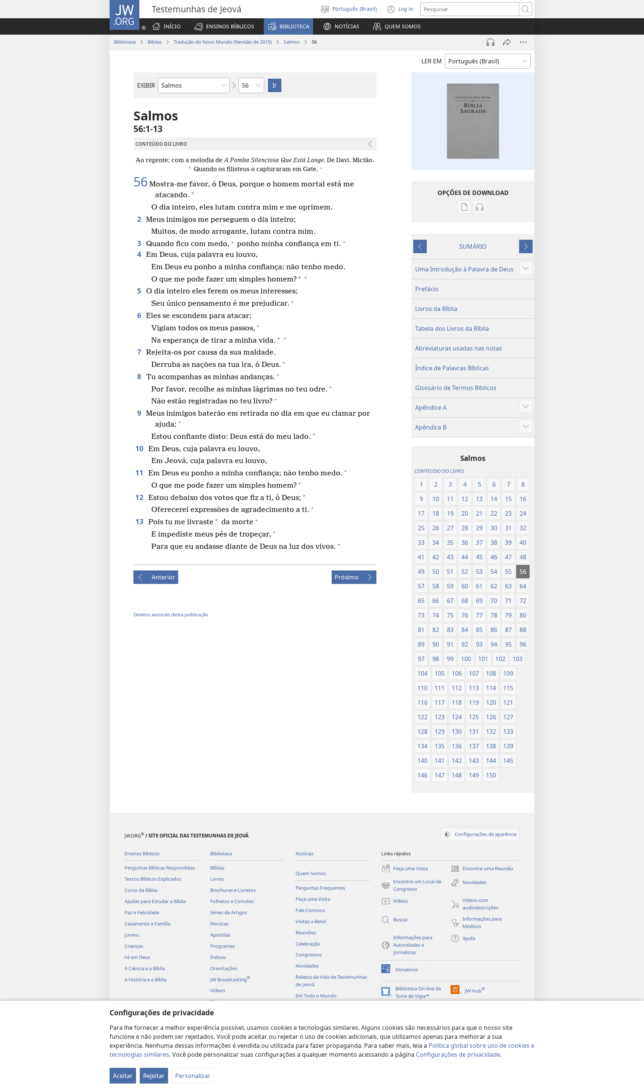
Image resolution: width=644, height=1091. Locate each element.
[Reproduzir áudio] (490, 42)
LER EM (432, 61)
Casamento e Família (147, 923)
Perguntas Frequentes (320, 887)
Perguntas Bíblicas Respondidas (159, 867)
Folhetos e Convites (232, 901)
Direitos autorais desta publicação (170, 614)
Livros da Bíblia (436, 309)
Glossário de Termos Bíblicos (455, 388)
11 (140, 472)
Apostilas (220, 934)
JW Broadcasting (230, 979)
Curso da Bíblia (140, 890)
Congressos (309, 954)
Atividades (307, 965)
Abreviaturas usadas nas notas (458, 348)
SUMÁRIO (473, 246)
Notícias (304, 853)
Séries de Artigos (228, 912)
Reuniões (306, 932)
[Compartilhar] (507, 42)
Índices (218, 957)
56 (140, 182)
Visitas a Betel (311, 921)
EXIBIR (146, 85)
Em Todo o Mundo (316, 995)
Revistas (219, 923)
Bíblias (155, 41)
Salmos (292, 41)
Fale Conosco (310, 910)
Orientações (223, 968)
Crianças (133, 946)
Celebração (308, 943)
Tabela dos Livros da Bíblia (452, 328)
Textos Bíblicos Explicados (152, 878)
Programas (222, 946)
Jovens (131, 934)
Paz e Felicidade (141, 912)
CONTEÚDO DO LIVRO (439, 471)
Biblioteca (125, 41)
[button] (224, 26)
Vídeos (217, 990)
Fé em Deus (137, 957)
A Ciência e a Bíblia (144, 968)
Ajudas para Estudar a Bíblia (155, 901)
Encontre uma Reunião (482, 869)
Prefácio (427, 289)
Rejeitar (154, 1076)
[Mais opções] (523, 42)
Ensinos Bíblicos (142, 853)
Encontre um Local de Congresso (411, 885)
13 (140, 521)
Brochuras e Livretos (233, 890)
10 (140, 448)
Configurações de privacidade (458, 1054)
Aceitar (123, 1076)
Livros (217, 878)
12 (140, 497)
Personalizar (193, 1076)
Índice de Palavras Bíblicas (452, 368)
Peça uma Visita (313, 899)
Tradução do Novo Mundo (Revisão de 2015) (223, 41)
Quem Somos (311, 873)
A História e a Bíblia (145, 979)
